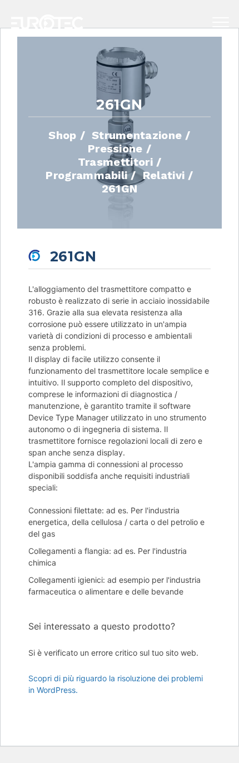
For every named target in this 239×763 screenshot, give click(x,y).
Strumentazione (137, 134)
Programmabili (86, 174)
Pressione (115, 148)
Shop (62, 134)
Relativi (164, 174)
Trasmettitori (115, 161)
